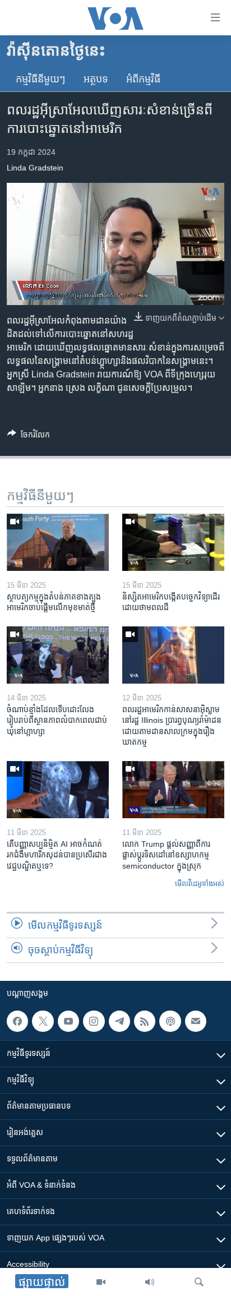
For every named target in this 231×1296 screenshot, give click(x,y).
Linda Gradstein (35, 167)
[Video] (101, 1282)
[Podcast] (170, 1021)
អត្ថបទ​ (96, 79)
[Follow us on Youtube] (68, 1021)
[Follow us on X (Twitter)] (42, 1021)
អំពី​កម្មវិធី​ (143, 79)
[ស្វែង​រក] (199, 1282)
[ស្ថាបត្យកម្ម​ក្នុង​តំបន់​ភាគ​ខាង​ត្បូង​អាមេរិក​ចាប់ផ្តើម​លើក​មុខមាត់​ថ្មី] (58, 542)
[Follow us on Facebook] (17, 1021)
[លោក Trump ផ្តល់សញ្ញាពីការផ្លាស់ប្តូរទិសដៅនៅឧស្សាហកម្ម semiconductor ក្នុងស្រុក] (173, 789)
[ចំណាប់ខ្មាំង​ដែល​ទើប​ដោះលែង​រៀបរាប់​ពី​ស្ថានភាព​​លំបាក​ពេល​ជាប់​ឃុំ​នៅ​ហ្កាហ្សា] (58, 655)
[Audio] (150, 1282)
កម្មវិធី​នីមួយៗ (41, 79)
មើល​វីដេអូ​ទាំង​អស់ (199, 883)
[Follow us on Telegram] (119, 1021)
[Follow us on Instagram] (93, 1021)
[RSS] (144, 1021)
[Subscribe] (195, 1021)
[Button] (28, 436)
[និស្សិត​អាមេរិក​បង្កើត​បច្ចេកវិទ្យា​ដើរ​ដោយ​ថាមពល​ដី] (173, 542)
